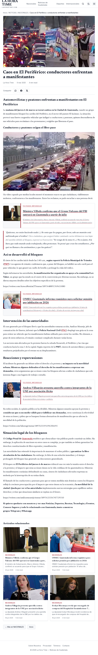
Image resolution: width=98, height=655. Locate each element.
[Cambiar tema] (88, 4)
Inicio (5, 13)
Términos (56, 646)
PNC (64, 330)
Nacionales (31, 4)
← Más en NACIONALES (14, 627)
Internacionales (72, 4)
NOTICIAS (12, 13)
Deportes (60, 4)
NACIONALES (23, 13)
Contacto (66, 646)
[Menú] (94, 4)
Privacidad (47, 646)
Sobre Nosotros (34, 646)
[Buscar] (83, 4)
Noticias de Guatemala (43, 4)
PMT (6, 264)
